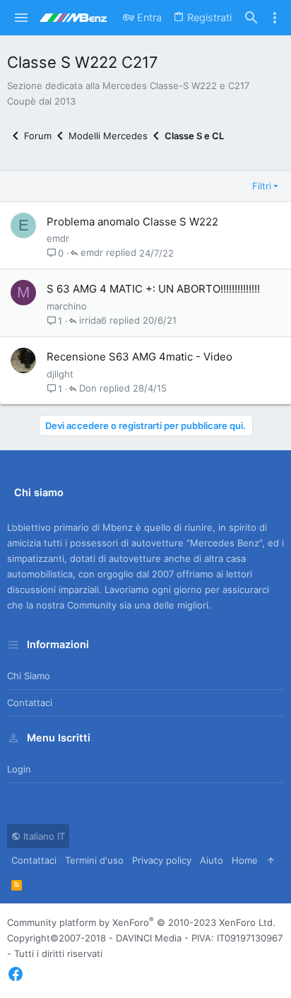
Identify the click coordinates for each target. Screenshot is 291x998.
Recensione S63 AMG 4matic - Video (139, 356)
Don (88, 389)
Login (19, 769)
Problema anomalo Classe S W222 (132, 221)
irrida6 (93, 321)
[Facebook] (15, 974)
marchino (67, 306)
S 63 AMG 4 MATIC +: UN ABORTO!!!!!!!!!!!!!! (153, 288)
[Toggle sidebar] (275, 17)
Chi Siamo (28, 675)
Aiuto (211, 860)
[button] (21, 17)
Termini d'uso (94, 860)
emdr (58, 238)
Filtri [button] (261, 186)
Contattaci (29, 702)
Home (245, 860)
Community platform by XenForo (141, 922)
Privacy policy (161, 860)
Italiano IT (42, 836)
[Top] (271, 860)
